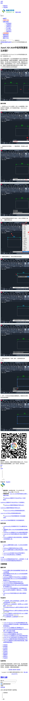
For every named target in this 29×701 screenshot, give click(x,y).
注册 (2, 1)
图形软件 (5, 649)
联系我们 (18, 669)
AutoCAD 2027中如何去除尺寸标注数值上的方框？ (16, 637)
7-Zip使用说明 (14, 616)
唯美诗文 (5, 5)
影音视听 (5, 646)
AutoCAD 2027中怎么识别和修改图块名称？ (11, 513)
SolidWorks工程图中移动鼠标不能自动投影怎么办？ (16, 639)
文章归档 (5, 7)
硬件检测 (5, 653)
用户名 (2, 680)
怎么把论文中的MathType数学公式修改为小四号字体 (15, 610)
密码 (2, 682)
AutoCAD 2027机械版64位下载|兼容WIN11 (14, 627)
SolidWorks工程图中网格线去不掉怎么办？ (11, 507)
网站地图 (10, 669)
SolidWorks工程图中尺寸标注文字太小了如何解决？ (13, 502)
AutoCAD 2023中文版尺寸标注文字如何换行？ (14, 553)
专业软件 (5, 651)
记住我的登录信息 (6, 684)
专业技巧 (9, 42)
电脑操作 (5, 654)
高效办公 (5, 656)
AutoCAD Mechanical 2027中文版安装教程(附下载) (15, 622)
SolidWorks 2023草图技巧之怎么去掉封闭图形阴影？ (16, 532)
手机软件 (5, 645)
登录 (2, 3)
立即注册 (3, 687)
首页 (2, 42)
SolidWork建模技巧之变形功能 (11, 632)
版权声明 (14, 669)
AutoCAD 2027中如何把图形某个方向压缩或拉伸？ (13, 520)
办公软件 (5, 648)
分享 (2, 468)
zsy (10, 492)
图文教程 (5, 42)
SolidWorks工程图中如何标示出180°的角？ (13, 548)
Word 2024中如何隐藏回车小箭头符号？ (13, 634)
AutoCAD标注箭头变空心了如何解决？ (12, 554)
